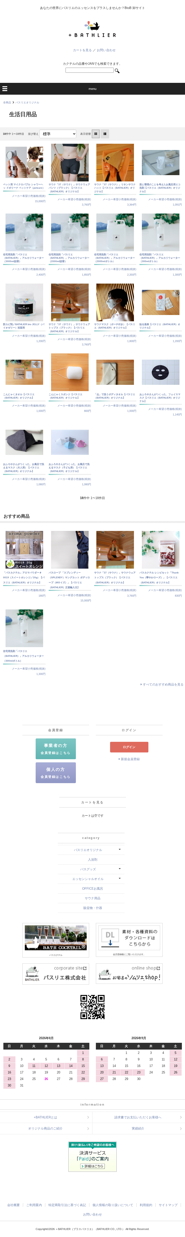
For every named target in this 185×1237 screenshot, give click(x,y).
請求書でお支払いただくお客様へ (137, 1117)
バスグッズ (88, 869)
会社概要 (13, 1205)
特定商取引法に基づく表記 (67, 1205)
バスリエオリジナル (27, 102)
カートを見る (82, 50)
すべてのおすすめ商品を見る (163, 684)
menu (92, 89)
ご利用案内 (34, 1205)
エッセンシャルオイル (88, 879)
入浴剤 (92, 859)
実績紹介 (138, 1128)
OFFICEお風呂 (92, 888)
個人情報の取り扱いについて (112, 1205)
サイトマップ (168, 1205)
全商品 (7, 102)
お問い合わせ (106, 50)
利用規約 (146, 1205)
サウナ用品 (92, 898)
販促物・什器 (92, 908)
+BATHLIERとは (45, 1117)
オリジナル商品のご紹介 (45, 1128)
